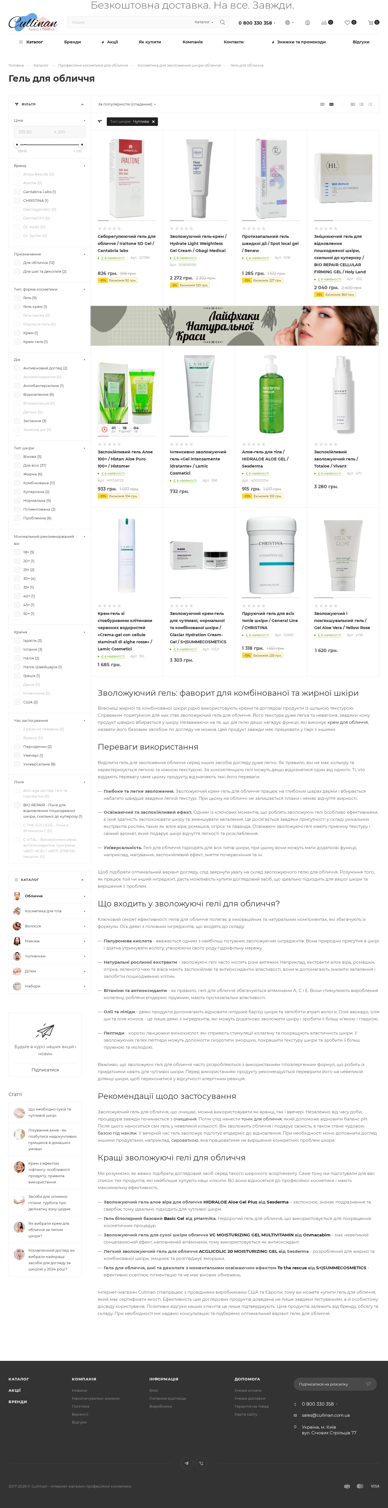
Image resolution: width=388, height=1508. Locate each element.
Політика (80, 1406)
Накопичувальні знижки (96, 1398)
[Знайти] (223, 22)
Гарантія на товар (252, 1406)
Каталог (19, 1379)
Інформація (164, 1379)
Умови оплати (248, 1390)
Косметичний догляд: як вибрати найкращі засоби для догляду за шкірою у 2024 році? (51, 1259)
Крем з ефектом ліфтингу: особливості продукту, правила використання (49, 1172)
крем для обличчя (347, 722)
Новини (79, 1390)
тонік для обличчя (261, 1119)
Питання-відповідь (167, 1398)
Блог (153, 1390)
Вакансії (80, 1414)
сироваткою (184, 1140)
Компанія (84, 1379)
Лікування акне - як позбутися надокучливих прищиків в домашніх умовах (52, 1139)
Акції (15, 1390)
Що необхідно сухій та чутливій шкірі (49, 1112)
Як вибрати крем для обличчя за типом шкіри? (48, 1229)
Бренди (18, 1401)
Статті (15, 1094)
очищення (185, 1119)
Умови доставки (250, 1398)
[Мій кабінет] (307, 23)
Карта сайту (246, 1414)
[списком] (361, 104)
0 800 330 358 (255, 23)
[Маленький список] (322, 104)
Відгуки (79, 1422)
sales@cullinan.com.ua (326, 1415)
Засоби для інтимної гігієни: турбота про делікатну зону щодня (49, 1202)
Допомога (247, 1379)
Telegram (187, 1463)
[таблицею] (370, 104)
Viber (201, 1463)
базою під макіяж (117, 1133)
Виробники (160, 1406)
